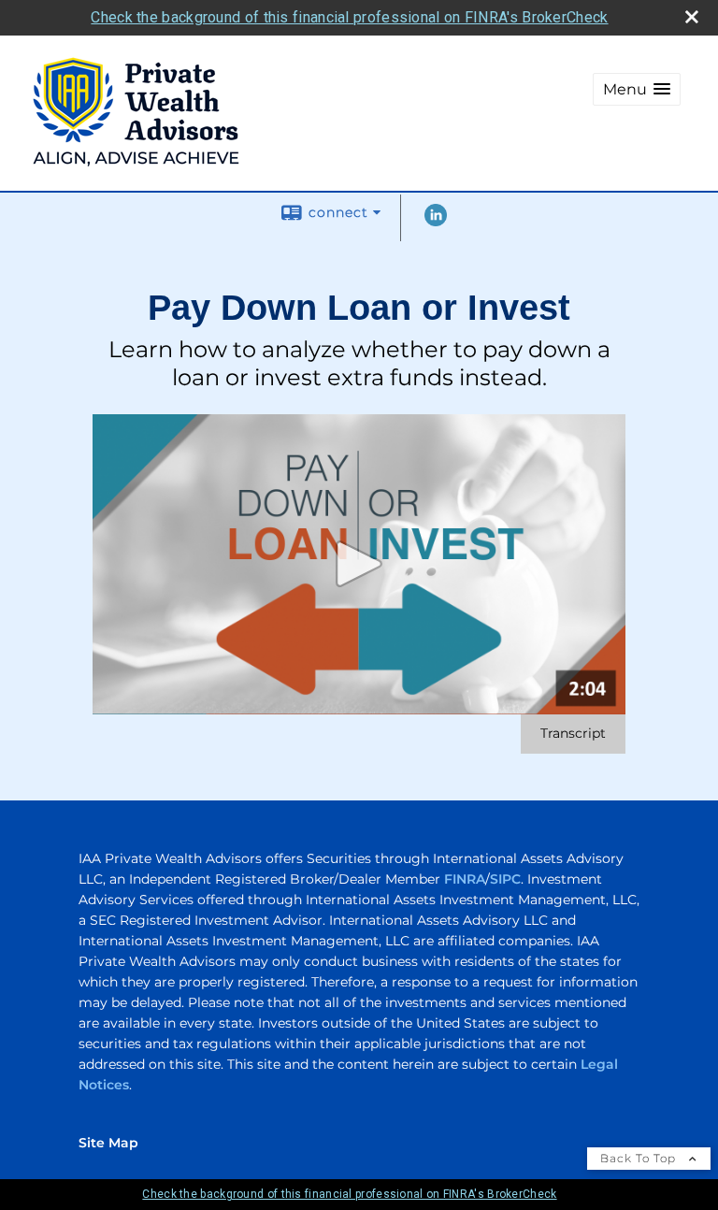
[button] (637, 89)
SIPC (505, 879)
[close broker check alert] (691, 16)
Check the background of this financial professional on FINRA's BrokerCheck (349, 17)
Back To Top (640, 1158)
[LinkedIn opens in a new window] (435, 221)
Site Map (108, 1142)
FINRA (464, 879)
